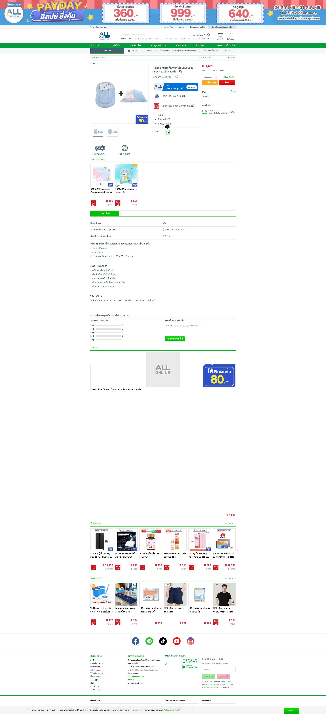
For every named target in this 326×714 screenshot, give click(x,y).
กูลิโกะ (135, 39)
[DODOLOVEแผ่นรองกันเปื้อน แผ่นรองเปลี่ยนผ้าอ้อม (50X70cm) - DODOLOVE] (101, 175)
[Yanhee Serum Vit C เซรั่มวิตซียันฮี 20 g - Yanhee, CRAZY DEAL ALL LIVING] (175, 539)
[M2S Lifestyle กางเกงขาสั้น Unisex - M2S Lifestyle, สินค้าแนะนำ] (175, 594)
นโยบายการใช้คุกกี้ (134, 663)
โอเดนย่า (141, 39)
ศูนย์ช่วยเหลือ (96, 656)
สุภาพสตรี (224, 676)
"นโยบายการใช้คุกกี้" (172, 710)
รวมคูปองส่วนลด (158, 45)
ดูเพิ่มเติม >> (230, 523)
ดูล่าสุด (94, 348)
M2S (92, 683)
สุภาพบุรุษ (208, 676)
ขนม (162, 39)
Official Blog (94, 686)
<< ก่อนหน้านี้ (205, 57)
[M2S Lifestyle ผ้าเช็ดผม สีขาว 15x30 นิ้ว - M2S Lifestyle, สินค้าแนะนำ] (199, 594)
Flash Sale (181, 45)
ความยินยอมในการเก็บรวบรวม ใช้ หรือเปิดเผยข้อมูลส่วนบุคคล (143, 672)
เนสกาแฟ (205, 39)
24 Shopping (94, 680)
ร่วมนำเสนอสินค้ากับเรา (136, 676)
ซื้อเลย (227, 83)
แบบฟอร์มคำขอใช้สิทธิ (135, 683)
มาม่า (171, 39)
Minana (93, 63)
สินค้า (105, 50)
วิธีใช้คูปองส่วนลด (96, 670)
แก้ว (188, 39)
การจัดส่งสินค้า (95, 666)
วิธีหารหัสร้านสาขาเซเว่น (98, 673)
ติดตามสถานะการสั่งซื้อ (197, 27)
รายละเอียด (104, 213)
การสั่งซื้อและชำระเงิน (97, 663)
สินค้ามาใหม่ (136, 45)
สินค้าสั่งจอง (200, 45)
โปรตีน (194, 39)
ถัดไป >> (232, 57)
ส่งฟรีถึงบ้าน (115, 45)
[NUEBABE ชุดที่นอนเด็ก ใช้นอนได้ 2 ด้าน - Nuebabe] (126, 175)
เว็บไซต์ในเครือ (95, 676)
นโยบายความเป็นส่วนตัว (210, 687)
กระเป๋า (183, 39)
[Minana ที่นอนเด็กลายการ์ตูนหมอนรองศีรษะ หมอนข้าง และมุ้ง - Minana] (163, 369)
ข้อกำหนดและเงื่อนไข (136, 656)
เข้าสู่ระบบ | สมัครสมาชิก (223, 27)
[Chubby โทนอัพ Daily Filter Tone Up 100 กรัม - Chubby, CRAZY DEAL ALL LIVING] (199, 539)
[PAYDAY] (163, 12)
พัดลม (177, 39)
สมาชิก (92, 660)
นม (167, 39)
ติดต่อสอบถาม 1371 (100, 27)
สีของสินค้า (156, 132)
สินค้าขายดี (95, 45)
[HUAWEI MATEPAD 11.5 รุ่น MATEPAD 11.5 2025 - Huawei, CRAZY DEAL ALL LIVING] (224, 539)
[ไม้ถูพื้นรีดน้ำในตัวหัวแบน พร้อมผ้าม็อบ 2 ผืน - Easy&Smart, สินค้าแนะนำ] (126, 594)
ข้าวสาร (156, 39)
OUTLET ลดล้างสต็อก (226, 45)
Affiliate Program (96, 689)
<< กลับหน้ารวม (97, 57)
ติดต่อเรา (131, 680)
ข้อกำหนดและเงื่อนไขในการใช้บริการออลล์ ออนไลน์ (144, 660)
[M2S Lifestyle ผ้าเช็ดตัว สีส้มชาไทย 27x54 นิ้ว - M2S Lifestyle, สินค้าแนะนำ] (150, 594)
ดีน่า (199, 39)
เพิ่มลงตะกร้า (211, 83)
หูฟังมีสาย (149, 39)
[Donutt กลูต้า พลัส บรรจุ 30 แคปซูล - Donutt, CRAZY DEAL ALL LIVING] (150, 539)
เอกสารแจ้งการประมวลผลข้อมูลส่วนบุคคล (141, 666)
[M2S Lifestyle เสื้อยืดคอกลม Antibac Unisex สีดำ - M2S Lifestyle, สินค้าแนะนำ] (224, 594)
